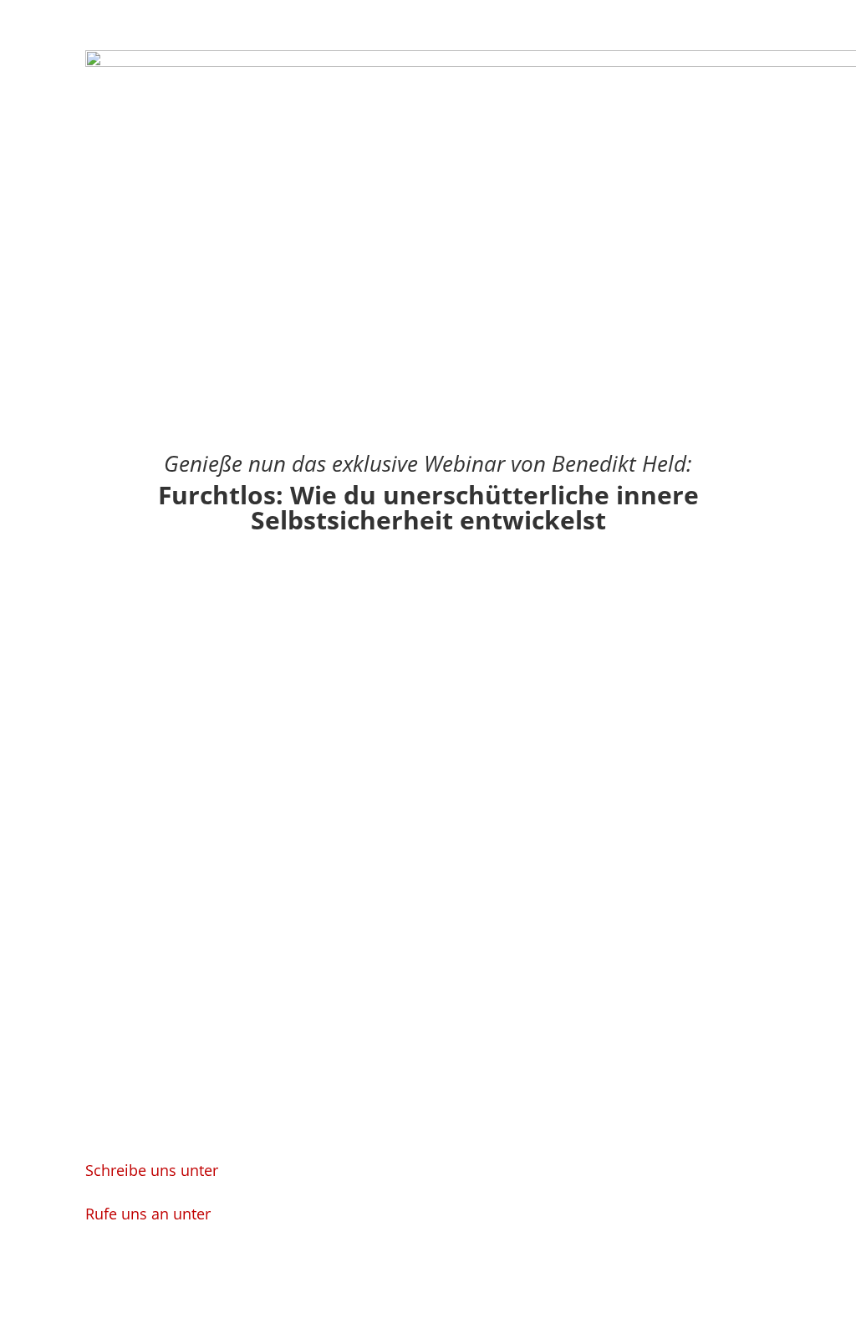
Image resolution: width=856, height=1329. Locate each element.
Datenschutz (540, 1267)
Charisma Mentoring (485, 1172)
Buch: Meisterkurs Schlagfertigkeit (524, 1204)
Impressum (460, 1267)
